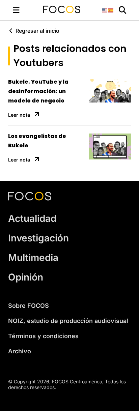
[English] (105, 10)
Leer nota (19, 115)
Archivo (19, 351)
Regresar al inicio (37, 30)
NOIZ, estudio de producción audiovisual (68, 320)
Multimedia (33, 257)
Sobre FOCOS (28, 305)
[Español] (111, 10)
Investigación (38, 238)
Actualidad (32, 218)
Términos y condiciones (43, 336)
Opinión (25, 277)
